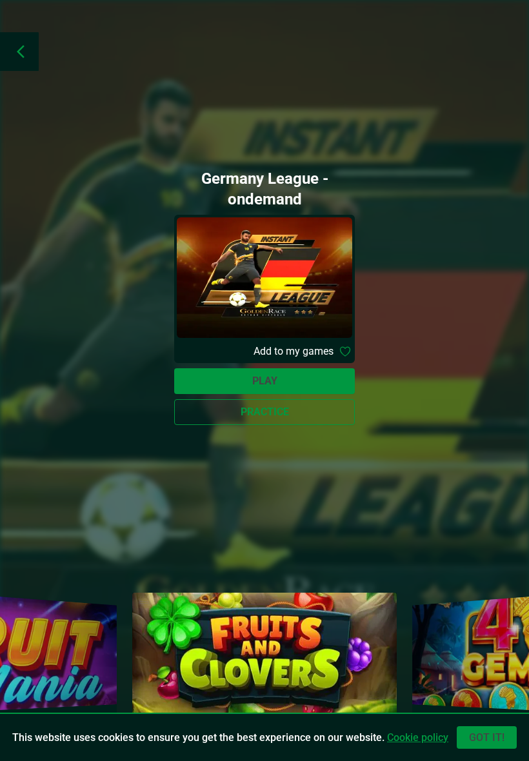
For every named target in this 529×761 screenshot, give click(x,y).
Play (264, 381)
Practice (265, 412)
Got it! (486, 737)
